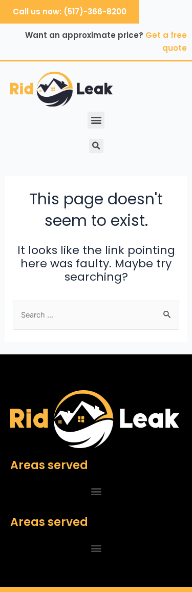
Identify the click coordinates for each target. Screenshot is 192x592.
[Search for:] (96, 315)
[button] (96, 120)
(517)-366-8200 (94, 11)
